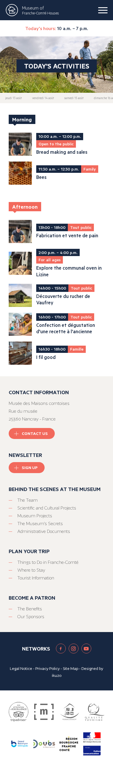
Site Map (70, 668)
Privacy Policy (47, 668)
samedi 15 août (73, 98)
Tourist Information (35, 578)
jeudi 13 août (13, 98)
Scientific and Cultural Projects (46, 508)
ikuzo (56, 675)
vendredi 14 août (43, 98)
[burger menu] (103, 10)
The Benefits (29, 609)
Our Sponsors (30, 616)
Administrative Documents (43, 531)
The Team (27, 500)
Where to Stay (31, 570)
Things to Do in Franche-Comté (48, 562)
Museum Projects (34, 515)
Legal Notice (21, 668)
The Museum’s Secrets (40, 523)
